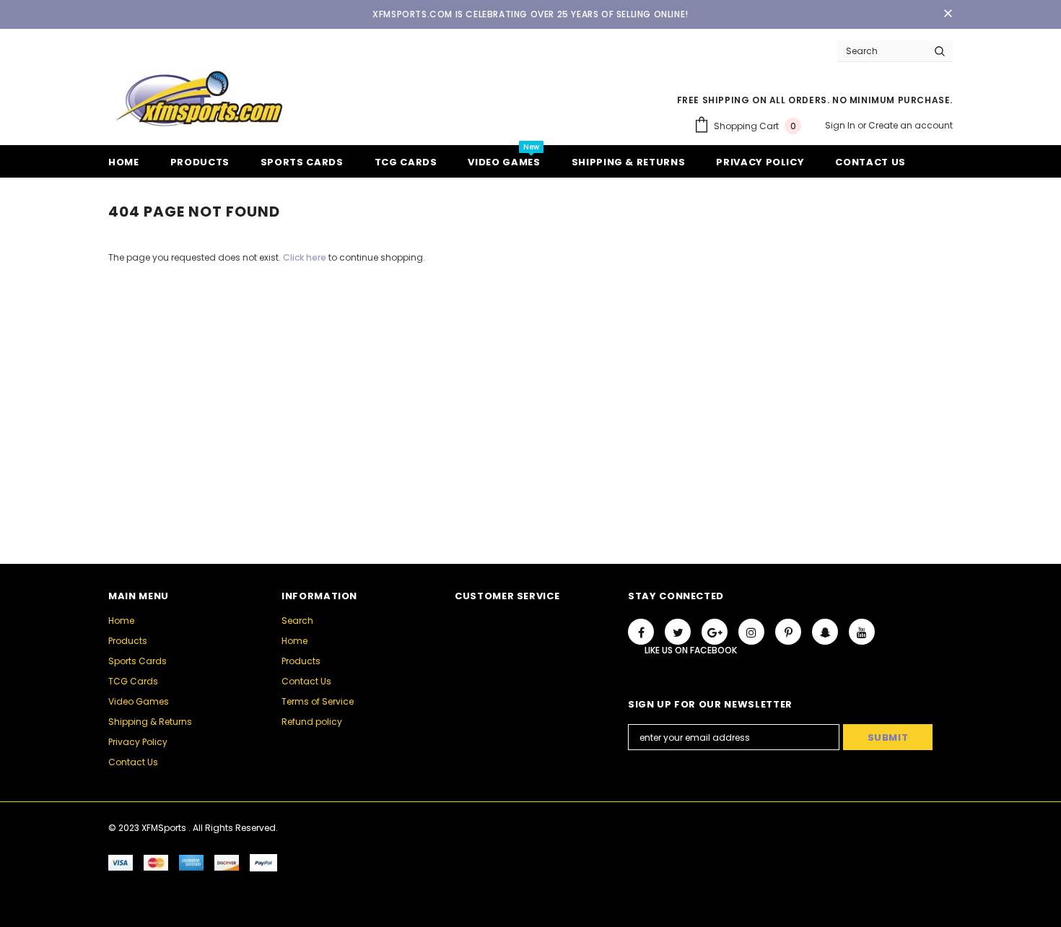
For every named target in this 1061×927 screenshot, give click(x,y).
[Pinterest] (788, 632)
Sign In (841, 125)
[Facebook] (641, 632)
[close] (947, 14)
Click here (305, 257)
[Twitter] (678, 632)
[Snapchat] (825, 632)
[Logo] (198, 98)
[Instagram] (751, 632)
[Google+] (715, 632)
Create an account (910, 125)
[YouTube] (862, 632)
